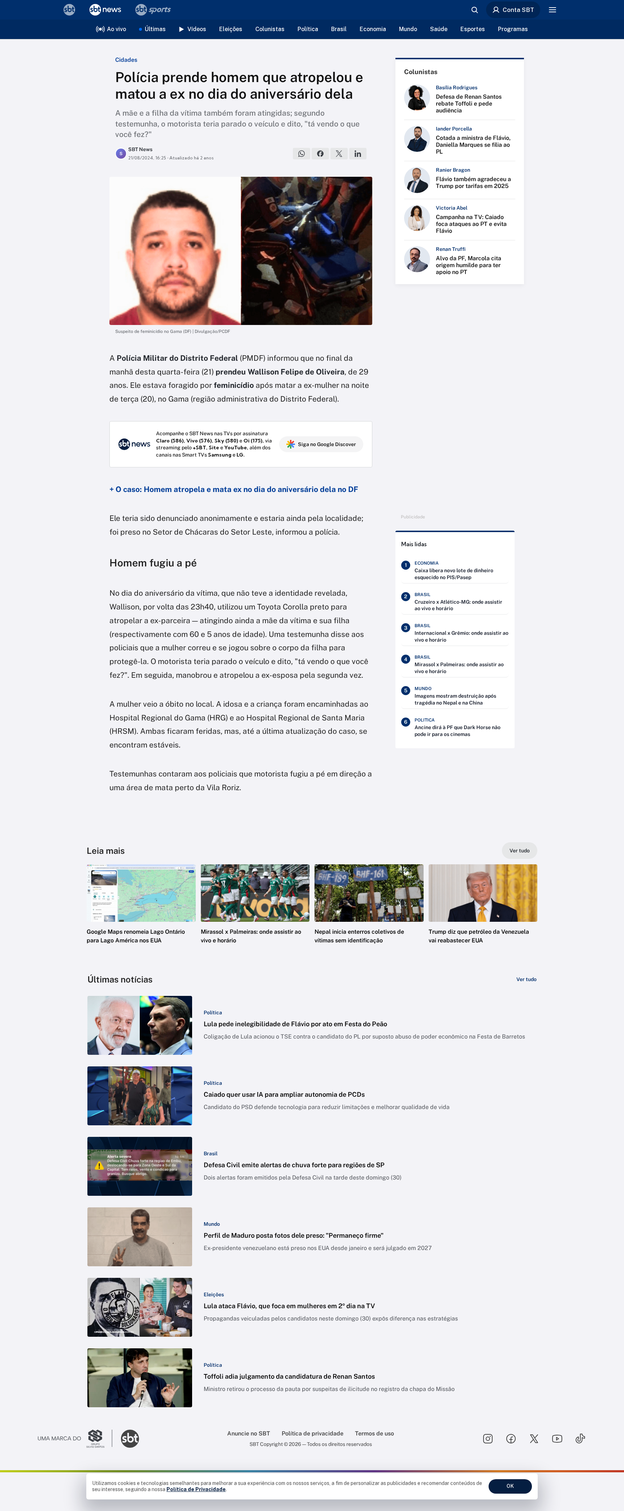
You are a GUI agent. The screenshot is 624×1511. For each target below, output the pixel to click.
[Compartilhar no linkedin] (358, 153)
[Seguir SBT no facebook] (511, 1438)
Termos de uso (374, 1433)
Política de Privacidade (196, 1489)
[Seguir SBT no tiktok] (580, 1438)
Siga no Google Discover (327, 444)
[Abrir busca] (474, 10)
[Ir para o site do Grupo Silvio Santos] (75, 1439)
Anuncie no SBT (248, 1433)
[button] (141, 915)
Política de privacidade (312, 1433)
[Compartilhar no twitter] (339, 153)
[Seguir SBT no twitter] (534, 1438)
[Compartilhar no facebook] (320, 153)
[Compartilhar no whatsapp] (301, 153)
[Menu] (552, 10)
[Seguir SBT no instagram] (488, 1438)
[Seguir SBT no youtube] (557, 1438)
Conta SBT (518, 9)
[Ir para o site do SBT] (130, 1439)
